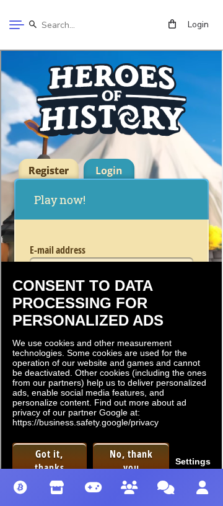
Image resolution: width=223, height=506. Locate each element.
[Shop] (57, 487)
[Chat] (166, 487)
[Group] (130, 487)
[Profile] (202, 487)
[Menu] (16, 24)
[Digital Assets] (20, 487)
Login (198, 24)
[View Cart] (172, 25)
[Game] (93, 487)
